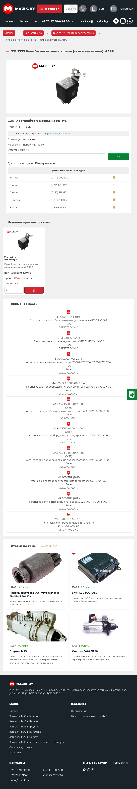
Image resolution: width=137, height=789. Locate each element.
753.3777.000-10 (68, 327)
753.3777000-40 (68, 529)
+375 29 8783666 (53, 775)
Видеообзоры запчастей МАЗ (89, 716)
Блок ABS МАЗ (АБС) (85, 592)
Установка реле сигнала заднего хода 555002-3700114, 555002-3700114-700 (68, 364)
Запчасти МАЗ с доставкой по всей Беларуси (36, 742)
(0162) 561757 (58, 207)
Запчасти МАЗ (33, 32)
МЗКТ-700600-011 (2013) (68, 519)
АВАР (31, 139)
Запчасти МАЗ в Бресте (23, 736)
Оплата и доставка (20, 747)
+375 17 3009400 (19, 770)
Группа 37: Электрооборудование (73, 32)
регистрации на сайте (59, 133)
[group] (68, 87)
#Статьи (23, 587)
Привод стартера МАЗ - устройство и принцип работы (34, 594)
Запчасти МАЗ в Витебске (25, 731)
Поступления (79, 711)
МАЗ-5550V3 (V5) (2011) (68, 358)
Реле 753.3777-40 (68, 526)
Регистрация (126, 8)
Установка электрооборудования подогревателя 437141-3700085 (68, 435)
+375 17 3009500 (53, 770)
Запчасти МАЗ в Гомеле (23, 721)
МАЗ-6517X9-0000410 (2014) (68, 383)
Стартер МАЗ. (19, 651)
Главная (9, 21)
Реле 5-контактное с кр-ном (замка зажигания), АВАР (21, 265)
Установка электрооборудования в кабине (69, 522)
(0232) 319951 (58, 192)
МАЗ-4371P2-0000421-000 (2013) (68, 406)
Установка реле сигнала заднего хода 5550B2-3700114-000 (68, 341)
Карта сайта (120, 762)
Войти (102, 8)
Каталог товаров (31, 21)
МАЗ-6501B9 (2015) (68, 477)
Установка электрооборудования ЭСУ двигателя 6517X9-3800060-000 (68, 386)
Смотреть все (49, 545)
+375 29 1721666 (18, 775)
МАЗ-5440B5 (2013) (68, 316)
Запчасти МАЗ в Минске (24, 716)
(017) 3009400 (59, 177)
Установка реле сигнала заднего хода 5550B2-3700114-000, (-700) (68, 501)
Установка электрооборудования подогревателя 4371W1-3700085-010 (68, 411)
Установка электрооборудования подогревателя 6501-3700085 (68, 320)
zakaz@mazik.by (19, 780)
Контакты (15, 752)
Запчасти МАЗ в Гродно (23, 726)
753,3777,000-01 (68, 393)
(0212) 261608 (59, 200)
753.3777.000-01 (68, 418)
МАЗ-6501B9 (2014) (68, 337)
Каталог (52, 8)
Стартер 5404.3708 (85, 651)
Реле (68, 324)
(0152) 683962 (59, 185)
